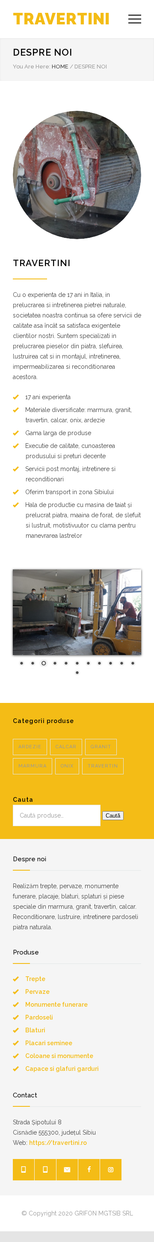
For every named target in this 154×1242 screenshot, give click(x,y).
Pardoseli (39, 1017)
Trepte (35, 978)
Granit (101, 747)
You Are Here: (31, 66)
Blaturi (35, 1030)
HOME (60, 66)
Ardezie (29, 747)
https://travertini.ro (58, 1142)
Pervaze (37, 991)
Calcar (66, 747)
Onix (67, 766)
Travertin (103, 766)
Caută (113, 815)
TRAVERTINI (61, 18)
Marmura (32, 766)
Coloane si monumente (59, 1055)
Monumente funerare (56, 1004)
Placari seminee (48, 1043)
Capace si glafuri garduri (62, 1068)
